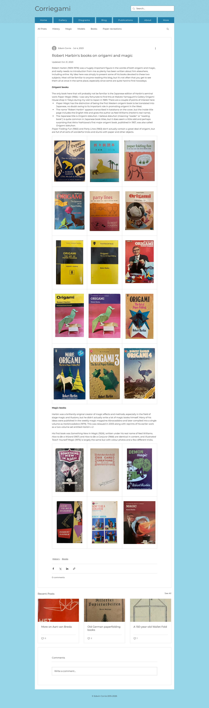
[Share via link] (74, 568)
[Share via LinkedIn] (67, 568)
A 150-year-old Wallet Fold (150, 626)
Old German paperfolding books (103, 628)
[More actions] (155, 48)
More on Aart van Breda (56, 626)
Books (94, 28)
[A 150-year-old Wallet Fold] (150, 610)
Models (81, 28)
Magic (68, 28)
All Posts (42, 28)
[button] (62, 20)
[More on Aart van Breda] (58, 610)
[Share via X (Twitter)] (60, 568)
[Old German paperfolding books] (104, 610)
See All (168, 593)
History (56, 28)
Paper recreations (112, 28)
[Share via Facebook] (53, 568)
